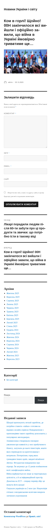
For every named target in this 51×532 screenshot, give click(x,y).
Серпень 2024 (13, 344)
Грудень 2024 (12, 329)
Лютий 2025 (12, 322)
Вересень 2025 (13, 296)
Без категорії (12, 379)
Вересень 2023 (13, 359)
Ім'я (7, 153)
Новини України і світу (20, 9)
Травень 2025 (12, 311)
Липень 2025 (12, 304)
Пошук (7, 394)
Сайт (6, 179)
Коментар (10, 113)
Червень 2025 (13, 307)
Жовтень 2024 (13, 337)
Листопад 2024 (13, 333)
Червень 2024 (13, 348)
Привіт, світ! (35, 516)
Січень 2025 (12, 326)
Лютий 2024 (12, 351)
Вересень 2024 (13, 340)
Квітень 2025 (12, 315)
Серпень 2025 (13, 300)
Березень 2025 (13, 318)
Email (8, 166)
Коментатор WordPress (15, 516)
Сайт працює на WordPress (33, 527)
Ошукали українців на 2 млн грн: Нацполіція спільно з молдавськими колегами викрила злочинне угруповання (27, 492)
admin (10, 82)
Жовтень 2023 (13, 355)
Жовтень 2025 (13, 293)
